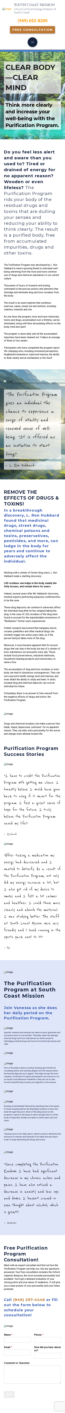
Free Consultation (32, 30)
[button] (32, 42)
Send (9, 1394)
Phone (38, 1334)
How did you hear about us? (47, 1349)
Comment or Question (16, 1363)
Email (8, 1347)
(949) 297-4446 (29, 1300)
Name (8, 1334)
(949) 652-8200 (33, 20)
